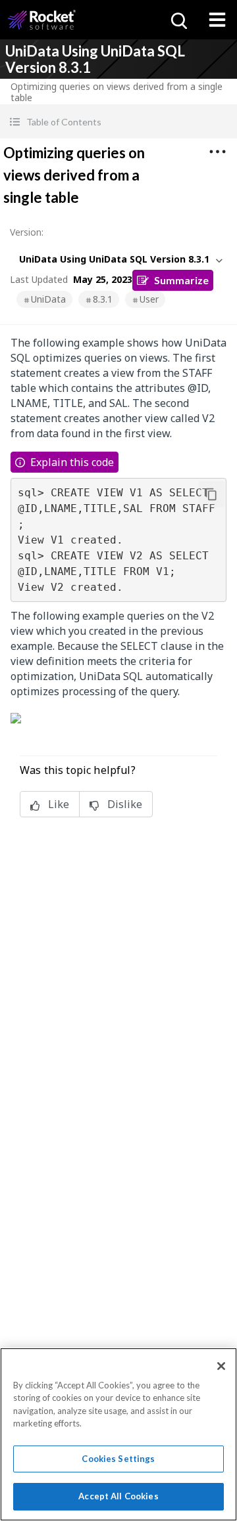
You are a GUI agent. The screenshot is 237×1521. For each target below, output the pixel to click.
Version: (26, 232)
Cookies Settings (118, 1458)
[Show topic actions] (217, 152)
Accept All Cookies (118, 1496)
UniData (48, 299)
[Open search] (178, 20)
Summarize (181, 280)
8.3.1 (103, 299)
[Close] (221, 1366)
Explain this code (72, 462)
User (149, 299)
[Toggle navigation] (217, 20)
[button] (118, 122)
